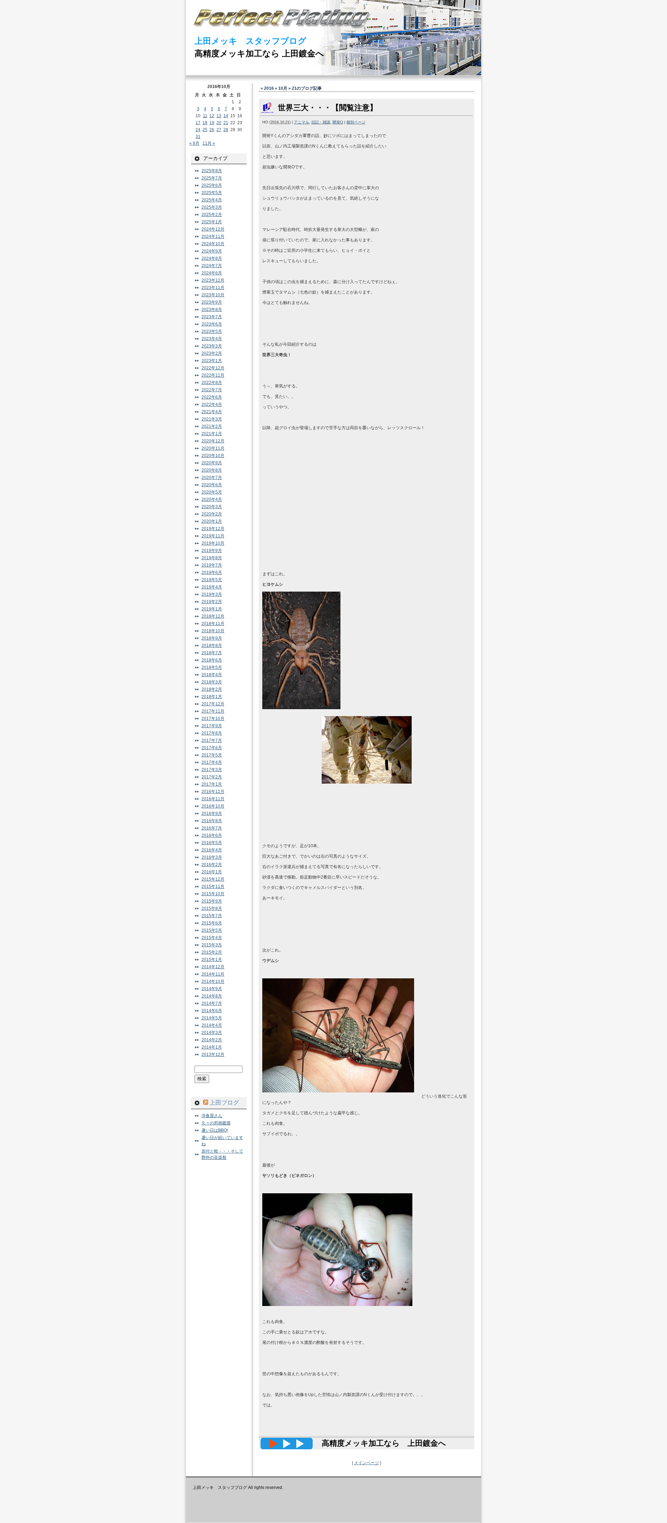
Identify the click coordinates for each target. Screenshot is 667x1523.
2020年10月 (212, 455)
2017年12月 (212, 704)
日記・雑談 (320, 122)
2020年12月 (212, 441)
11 (205, 115)
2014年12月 (212, 966)
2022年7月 (211, 389)
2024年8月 (211, 258)
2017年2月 (211, 777)
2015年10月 (212, 893)
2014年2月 (211, 1039)
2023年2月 (211, 353)
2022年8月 (211, 382)
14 (225, 115)
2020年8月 (211, 470)
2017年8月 (211, 733)
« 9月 (194, 143)
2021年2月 (211, 426)
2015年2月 (211, 952)
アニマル (301, 122)
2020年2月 (211, 514)
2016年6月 (211, 835)
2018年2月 (211, 689)
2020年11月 (212, 448)
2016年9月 (211, 813)
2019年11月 (212, 536)
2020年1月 (211, 521)
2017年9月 (211, 725)
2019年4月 (211, 587)
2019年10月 (212, 543)
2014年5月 (211, 1018)
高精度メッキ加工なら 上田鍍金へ (259, 53)
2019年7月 (211, 565)
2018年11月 (212, 623)
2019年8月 (211, 557)
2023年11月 (212, 287)
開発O (337, 122)
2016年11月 (212, 798)
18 (205, 122)
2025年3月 (211, 207)
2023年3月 (211, 346)
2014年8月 (211, 996)
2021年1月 (211, 433)
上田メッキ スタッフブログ (250, 41)
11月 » (209, 143)
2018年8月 (211, 645)
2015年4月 (211, 937)
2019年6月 (211, 572)
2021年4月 (211, 411)
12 (211, 115)
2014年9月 (211, 988)
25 (205, 129)
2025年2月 (211, 214)
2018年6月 (211, 660)
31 (198, 136)
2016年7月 (211, 828)
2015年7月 (211, 915)
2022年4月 (211, 404)
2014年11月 (212, 974)
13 (218, 115)
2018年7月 (211, 652)
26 (211, 129)
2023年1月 (211, 360)
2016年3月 (211, 857)
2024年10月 (212, 243)
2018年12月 (212, 616)
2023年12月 (212, 280)
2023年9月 (211, 302)
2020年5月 (211, 492)
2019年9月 (211, 550)
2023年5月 (211, 331)
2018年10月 (212, 630)
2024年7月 (211, 265)
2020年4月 (211, 499)
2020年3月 (211, 506)
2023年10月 (212, 294)
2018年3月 (211, 682)
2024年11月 (212, 236)
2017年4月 (211, 762)
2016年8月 (211, 820)
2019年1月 (211, 609)
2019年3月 (211, 594)
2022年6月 (211, 397)
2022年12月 (212, 368)
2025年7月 (211, 178)
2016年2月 (211, 864)
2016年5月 (211, 842)
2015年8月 (211, 908)
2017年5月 (211, 755)
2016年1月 (211, 871)
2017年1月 (211, 784)
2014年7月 (211, 1003)
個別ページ (355, 122)
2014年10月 (212, 981)
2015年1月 (211, 959)
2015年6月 (211, 923)
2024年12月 (212, 229)
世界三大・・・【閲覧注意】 (327, 107)
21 (225, 122)
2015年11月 (212, 886)
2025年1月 (211, 221)
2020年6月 (211, 484)
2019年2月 (211, 601)
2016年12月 (212, 791)
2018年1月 (211, 696)
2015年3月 (211, 945)
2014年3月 (211, 1032)
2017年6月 (211, 747)
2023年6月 (211, 324)
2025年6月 (211, 185)
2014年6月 (211, 1010)
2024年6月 (211, 273)
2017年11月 (212, 711)
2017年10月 (212, 718)
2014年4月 (211, 1025)
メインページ (366, 1462)
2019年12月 (212, 528)
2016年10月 (212, 806)
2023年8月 (211, 309)
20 (218, 122)
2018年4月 (211, 674)
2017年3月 (211, 769)
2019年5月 (211, 579)
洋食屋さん (211, 1115)
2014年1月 (211, 1047)
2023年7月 (211, 316)
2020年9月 (211, 462)
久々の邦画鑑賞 (216, 1123)
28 (225, 129)
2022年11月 (212, 375)
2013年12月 (212, 1054)
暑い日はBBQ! (214, 1130)
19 (211, 122)
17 (198, 122)
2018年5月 (211, 667)
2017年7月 (211, 740)
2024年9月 (211, 251)
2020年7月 (211, 477)
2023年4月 (211, 338)
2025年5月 (211, 192)
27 (218, 129)
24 (198, 129)
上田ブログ (224, 1102)
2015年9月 (211, 901)
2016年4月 (211, 850)
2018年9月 (211, 638)
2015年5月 (211, 930)
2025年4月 (211, 200)
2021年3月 (211, 419)
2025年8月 (211, 170)
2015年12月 (212, 879)
